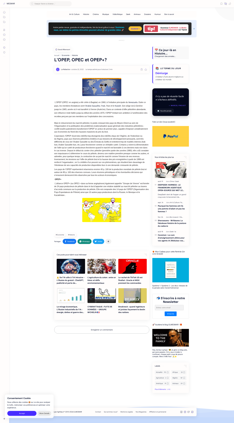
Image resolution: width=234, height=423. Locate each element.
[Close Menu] (194, 29)
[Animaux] (137, 14)
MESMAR (11, 3)
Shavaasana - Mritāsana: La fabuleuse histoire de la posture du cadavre (172, 223)
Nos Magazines (141, 412)
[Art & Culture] (74, 14)
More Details (44, 413)
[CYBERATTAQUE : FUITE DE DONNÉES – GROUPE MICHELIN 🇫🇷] (102, 295)
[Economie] (60, 235)
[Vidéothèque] (117, 14)
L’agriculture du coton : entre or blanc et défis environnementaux (102, 280)
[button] (225, 3)
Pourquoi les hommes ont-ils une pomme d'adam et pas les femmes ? (171, 209)
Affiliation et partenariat (157, 412)
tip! (151, 28)
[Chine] (172, 181)
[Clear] (69, 3)
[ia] (175, 232)
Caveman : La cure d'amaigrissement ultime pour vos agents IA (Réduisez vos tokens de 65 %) (171, 238)
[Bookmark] (221, 3)
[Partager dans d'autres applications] (108, 241)
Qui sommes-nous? (111, 412)
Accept (22, 413)
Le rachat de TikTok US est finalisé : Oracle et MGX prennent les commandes (130, 280)
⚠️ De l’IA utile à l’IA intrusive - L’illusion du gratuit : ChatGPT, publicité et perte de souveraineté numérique (71, 280)
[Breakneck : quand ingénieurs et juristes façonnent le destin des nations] (132, 295)
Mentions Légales (126, 412)
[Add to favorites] (141, 69)
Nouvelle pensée (164, 111)
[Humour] (158, 14)
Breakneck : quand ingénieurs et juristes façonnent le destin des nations (131, 309)
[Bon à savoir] (169, 14)
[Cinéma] (96, 14)
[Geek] (128, 14)
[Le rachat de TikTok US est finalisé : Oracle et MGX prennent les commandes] (132, 266)
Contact (98, 412)
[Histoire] (86, 14)
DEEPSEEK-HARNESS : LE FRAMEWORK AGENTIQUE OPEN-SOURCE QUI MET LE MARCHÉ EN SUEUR (170, 188)
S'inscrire (170, 314)
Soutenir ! (135, 29)
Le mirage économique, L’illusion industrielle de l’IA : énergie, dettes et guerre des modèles (70, 310)
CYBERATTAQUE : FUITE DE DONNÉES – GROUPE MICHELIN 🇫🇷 (100, 309)
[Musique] (105, 14)
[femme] (182, 202)
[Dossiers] (147, 14)
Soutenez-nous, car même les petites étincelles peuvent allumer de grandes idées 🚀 (89, 28)
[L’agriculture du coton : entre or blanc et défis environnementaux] (102, 266)
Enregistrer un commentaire (102, 330)
